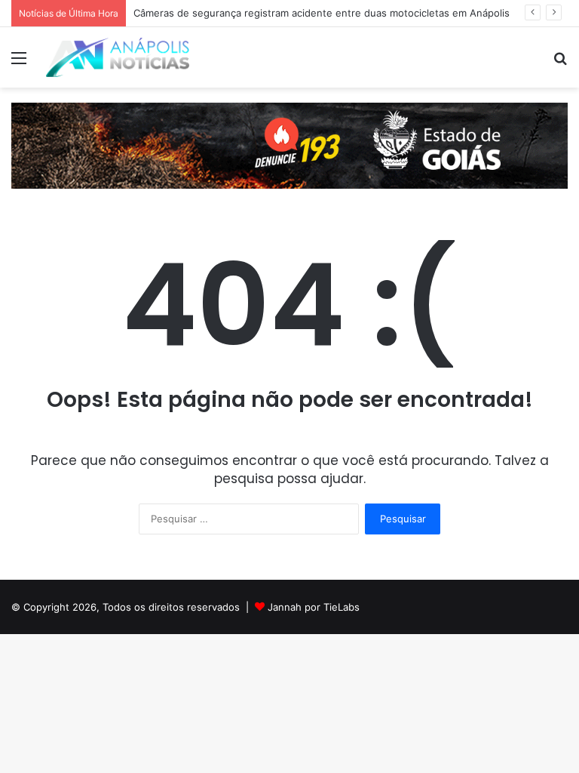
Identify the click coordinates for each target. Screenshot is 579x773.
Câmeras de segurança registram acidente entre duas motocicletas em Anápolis (321, 13)
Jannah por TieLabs (314, 607)
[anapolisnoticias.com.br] (117, 57)
